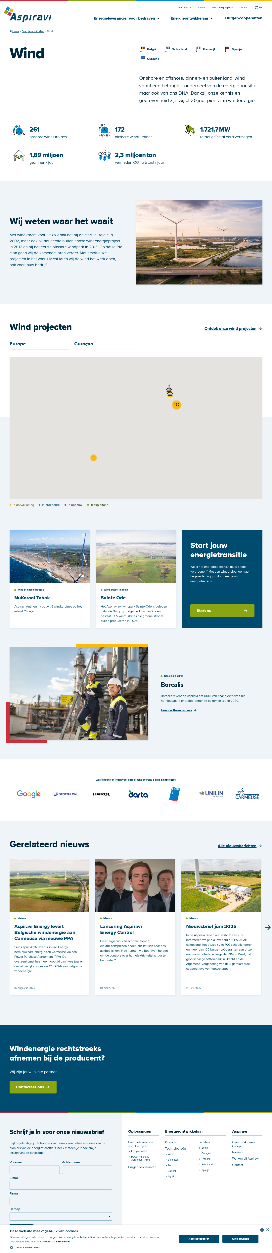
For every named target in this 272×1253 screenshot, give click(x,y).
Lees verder (63, 1241)
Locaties (204, 1142)
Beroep (15, 1209)
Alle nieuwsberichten (237, 846)
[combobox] (262, 1230)
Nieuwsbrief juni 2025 (211, 926)
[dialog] (136, 1239)
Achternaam (71, 1162)
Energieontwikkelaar (191, 18)
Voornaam (17, 1162)
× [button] (267, 1229)
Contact (244, 7)
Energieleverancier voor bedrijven (125, 18)
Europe (18, 344)
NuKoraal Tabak (32, 598)
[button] (170, 392)
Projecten (171, 1142)
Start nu (204, 610)
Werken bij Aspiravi (222, 7)
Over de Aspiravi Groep (243, 1144)
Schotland (179, 49)
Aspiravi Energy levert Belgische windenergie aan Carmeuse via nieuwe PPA (44, 932)
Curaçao (153, 59)
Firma (14, 1194)
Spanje (237, 49)
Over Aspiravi (184, 7)
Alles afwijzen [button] (240, 1238)
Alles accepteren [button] (199, 1238)
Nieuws (202, 7)
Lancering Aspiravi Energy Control (121, 929)
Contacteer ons (30, 1087)
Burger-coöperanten (243, 18)
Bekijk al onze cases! (164, 779)
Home (15, 31)
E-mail (14, 1178)
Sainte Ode (113, 598)
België (151, 49)
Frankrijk (209, 49)
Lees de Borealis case (176, 710)
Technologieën (175, 1149)
